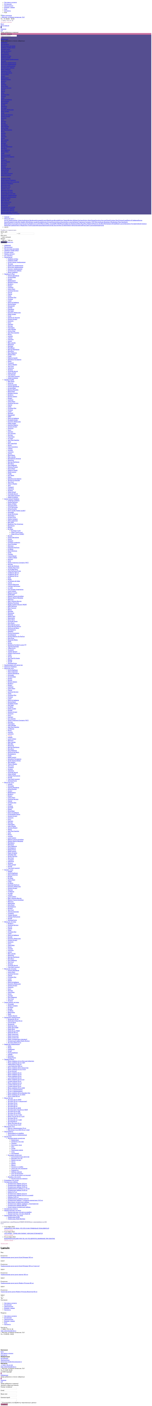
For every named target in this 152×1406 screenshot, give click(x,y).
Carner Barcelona (13, 537)
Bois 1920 (11, 522)
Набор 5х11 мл (12, 1192)
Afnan (10, 1047)
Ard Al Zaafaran (9, 220)
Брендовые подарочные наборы (18, 1202)
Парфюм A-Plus (6, 56)
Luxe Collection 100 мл (15, 1066)
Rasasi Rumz (12, 849)
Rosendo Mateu (13, 640)
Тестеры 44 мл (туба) (15, 1114)
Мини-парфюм (6, 69)
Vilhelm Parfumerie (72, 225)
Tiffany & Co (11, 648)
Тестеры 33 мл (12, 1103)
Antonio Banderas (6, 72)
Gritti (9, 561)
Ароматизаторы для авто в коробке (20, 1212)
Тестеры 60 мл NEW (14, 1108)
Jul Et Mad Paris (13, 569)
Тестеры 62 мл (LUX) (14, 1125)
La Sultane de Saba (14, 581)
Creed (2, 98)
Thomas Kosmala (13, 646)
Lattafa (30, 223)
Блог (5, 9)
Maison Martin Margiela (15, 598)
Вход (2, 24)
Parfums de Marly (98, 223)
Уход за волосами (17, 1173)
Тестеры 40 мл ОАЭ (14, 1113)
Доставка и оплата (10, 2)
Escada (40, 222)
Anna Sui (10, 383)
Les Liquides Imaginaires (15, 589)
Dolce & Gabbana (6, 99)
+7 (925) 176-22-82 (7, 1365)
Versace (3, 166)
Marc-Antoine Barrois (14, 601)
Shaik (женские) (13, 1034)
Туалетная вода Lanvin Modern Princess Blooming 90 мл (19, 1291)
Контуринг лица (16, 1145)
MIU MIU (57, 223)
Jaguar (10, 829)
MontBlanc (4, 145)
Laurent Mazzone (13, 584)
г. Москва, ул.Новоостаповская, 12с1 (13, 17)
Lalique (3, 135)
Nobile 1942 (11, 616)
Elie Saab (4, 108)
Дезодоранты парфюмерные (17, 1135)
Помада (13, 1143)
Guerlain (3, 121)
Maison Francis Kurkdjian (16, 596)
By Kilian (10, 529)
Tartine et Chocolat (14, 480)
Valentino (4, 165)
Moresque (11, 613)
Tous (9, 485)
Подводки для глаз (17, 1141)
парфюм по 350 (41, 1222)
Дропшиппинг (8, 5)
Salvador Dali (12, 854)
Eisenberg (4, 106)
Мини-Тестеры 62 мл (14, 1123)
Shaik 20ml (11, 1029)
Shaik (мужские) (13, 1036)
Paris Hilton (11, 468)
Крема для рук (16, 1160)
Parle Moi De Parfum (14, 626)
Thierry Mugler (5, 161)
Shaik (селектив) (13, 1037)
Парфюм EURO (5, 57)
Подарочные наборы (7, 67)
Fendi (2, 113)
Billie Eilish (11, 391)
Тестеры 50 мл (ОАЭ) (14, 1099)
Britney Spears (63, 220)
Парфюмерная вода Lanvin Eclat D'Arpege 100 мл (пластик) (20, 1266)
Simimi (10, 643)
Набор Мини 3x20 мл (15, 1064)
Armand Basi (5, 74)
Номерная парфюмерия (9, 195)
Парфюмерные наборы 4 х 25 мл (19, 1188)
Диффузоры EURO (14, 1217)
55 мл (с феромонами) (15, 1091)
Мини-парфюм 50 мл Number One (19, 1093)
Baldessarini (5, 78)
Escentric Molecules (7, 109)
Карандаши (15, 1140)
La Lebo (10, 893)
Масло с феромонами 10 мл (17, 1128)
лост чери (33, 1222)
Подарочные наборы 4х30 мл (17, 1190)
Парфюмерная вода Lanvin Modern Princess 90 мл (17, 1283)
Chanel (3, 91)
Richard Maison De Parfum (16, 636)
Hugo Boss (4, 125)
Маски (13, 1165)
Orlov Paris (11, 619)
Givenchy (3, 118)
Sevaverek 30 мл (13, 1019)
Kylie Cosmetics (13, 447)
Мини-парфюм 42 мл (15, 1083)
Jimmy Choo (4, 128)
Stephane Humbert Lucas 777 (17, 645)
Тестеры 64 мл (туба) (15, 1120)
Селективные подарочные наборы (19, 1207)
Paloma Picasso (13, 467)
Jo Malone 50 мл (13, 576)
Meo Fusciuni (12, 608)
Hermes (3, 123)
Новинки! (17, 1222)
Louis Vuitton (37, 223)
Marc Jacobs (5, 140)
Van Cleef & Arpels (14, 658)
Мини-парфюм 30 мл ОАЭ (16, 1088)
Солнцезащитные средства (20, 1156)
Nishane (10, 614)
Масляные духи (6, 202)
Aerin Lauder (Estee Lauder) (16, 510)
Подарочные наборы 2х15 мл (17, 1183)
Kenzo (3, 131)
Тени (12, 1146)
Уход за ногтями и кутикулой (21, 1175)
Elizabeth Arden (13, 222)
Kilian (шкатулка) (17, 532)
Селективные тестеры (8, 193)
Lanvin (3, 138)
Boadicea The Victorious (15, 524)
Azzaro (3, 76)
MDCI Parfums (12, 606)
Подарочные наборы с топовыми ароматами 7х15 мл (25, 1200)
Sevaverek (11, 1024)
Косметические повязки (19, 1178)
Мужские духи (5, 187)
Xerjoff (81, 225)
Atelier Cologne (13, 519)
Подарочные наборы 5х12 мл (17, 1193)
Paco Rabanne (5, 150)
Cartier (10, 539)
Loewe (10, 582)
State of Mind (12, 504)
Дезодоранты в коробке (16, 1133)
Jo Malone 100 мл (13, 572)
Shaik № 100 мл (13, 1032)
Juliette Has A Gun (13, 567)
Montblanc (11, 843)
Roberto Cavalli (5, 155)
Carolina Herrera (6, 88)
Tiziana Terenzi (12, 651)
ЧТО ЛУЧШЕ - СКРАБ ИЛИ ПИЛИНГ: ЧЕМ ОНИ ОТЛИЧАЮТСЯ (23, 1233)
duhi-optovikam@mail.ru (8, 1331)
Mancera (44, 223)
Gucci (2, 119)
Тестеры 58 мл (12, 1118)
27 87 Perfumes (13, 507)
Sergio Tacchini (12, 856)
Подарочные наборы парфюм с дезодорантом (23, 1203)
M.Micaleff (11, 594)
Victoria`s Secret (6, 168)
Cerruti (3, 89)
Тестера (3, 61)
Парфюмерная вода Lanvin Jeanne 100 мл (14, 1274)
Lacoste (3, 133)
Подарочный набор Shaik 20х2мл (19, 1041)
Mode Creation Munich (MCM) (17, 604)
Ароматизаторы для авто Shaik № (19, 1214)
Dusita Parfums (13, 502)
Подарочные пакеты (7, 210)
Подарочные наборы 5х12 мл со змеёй (20, 1195)
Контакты (7, 10)
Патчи (13, 1161)
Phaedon (10, 631)
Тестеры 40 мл (13, 1104)
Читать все (4, 1243)
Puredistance (12, 635)
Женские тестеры (7, 190)
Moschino (4, 141)
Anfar (9, 1046)
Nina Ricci (4, 148)
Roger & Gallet (12, 853)
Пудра (13, 1148)
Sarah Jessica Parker (14, 760)
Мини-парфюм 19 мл (14, 1076)
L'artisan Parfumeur (14, 586)
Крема (13, 1163)
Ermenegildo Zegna (14, 814)
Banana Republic (13, 389)
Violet (10, 655)
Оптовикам (8, 4)
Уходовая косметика (15, 1155)
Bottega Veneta (6, 79)
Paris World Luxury (14, 624)
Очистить (10, 242)
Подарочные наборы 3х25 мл (17, 1185)
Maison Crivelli (12, 593)
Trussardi (4, 160)
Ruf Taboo (11, 475)
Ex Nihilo (26, 222)
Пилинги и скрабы (17, 1167)
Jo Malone (11, 728)
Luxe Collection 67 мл (15, 1078)
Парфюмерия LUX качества (10, 182)
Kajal (9, 577)
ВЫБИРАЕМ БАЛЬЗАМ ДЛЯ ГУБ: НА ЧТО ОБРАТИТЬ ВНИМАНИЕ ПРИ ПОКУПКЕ (29, 1238)
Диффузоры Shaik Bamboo (16, 1219)
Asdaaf (10, 871)
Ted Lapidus (12, 225)
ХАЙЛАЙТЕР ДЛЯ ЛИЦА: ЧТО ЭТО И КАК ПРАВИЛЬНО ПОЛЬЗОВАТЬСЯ (26, 1228)
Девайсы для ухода (14, 1177)
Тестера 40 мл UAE (14, 1111)
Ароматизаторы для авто (9, 212)
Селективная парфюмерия (9, 59)
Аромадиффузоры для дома (10, 213)
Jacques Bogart (12, 828)
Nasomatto (11, 618)
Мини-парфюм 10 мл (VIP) (16, 1062)
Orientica (11, 1056)
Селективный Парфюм (8, 180)
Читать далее (8, 1230)
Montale (3, 143)
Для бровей (15, 1153)
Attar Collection (19, 220)
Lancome (4, 136)
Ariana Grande (12, 384)
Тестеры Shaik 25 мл (14, 1042)
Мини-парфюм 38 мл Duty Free (18, 1067)
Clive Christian (12, 544)
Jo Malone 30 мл (13, 574)
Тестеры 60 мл (12, 1106)
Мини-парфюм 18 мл (15, 1074)
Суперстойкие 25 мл (14, 1084)
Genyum (10, 559)
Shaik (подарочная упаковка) (17, 1039)
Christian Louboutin (14, 542)
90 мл (4, 240)
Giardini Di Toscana (7, 114)
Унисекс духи (5, 188)
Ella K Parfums (12, 551)
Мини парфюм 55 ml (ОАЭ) (16, 1094)
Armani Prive (12, 517)
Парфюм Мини (5, 198)
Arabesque (11, 1049)
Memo (10, 609)
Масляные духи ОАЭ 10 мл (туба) (19, 1130)
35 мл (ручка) (12, 1071)
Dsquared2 (4, 103)
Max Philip (11, 381)
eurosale (3, 1222)
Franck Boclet (12, 556)
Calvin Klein (4, 86)
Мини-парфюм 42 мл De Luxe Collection (21, 1061)
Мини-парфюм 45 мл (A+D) (17, 1069)
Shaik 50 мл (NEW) (14, 1031)
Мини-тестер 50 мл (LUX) (16, 1116)
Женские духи (5, 185)
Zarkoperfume (99, 225)
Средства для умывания (19, 1168)
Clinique (3, 96)
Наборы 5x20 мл (13, 1197)
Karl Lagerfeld (12, 443)
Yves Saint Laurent (7, 173)
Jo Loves (10, 438)
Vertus (10, 656)
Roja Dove (11, 638)
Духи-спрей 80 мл (14, 1096)
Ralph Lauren (120, 223)
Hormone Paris (12, 505)
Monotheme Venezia (14, 458)
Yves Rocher (5, 172)
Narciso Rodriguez (6, 146)
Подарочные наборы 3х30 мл (17, 1187)
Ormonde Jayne (13, 621)
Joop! (9, 442)
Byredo (56, 220)
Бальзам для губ (16, 1158)
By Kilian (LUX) (16, 530)
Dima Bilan (11, 811)
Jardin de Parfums (13, 566)
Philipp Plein (5, 151)
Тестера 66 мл (12, 1121)
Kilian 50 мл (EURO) (17, 534)
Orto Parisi (11, 623)
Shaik (9, 641)
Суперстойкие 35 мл (14, 1086)
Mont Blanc (11, 455)
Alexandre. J (11, 515)
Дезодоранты (5, 203)
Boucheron (11, 525)
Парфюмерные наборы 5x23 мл (18, 1198)
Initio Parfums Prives (14, 571)
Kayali (10, 579)
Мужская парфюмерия (8, 64)
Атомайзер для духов (8, 207)
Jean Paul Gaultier (6, 130)
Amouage (39, 220)
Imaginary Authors (13, 500)
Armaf (10, 1051)
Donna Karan (5, 101)
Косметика (4, 205)
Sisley (2, 158)
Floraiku (10, 554)
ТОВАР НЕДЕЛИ (25, 1222)
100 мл (10, 240)
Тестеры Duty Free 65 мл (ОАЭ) (18, 1109)
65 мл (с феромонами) (15, 1089)
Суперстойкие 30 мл (14, 1081)
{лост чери (9, 1222)
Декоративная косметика (16, 1138)
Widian (10, 660)
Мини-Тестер (5, 200)
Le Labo (10, 588)
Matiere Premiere (13, 603)
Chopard (10, 541)
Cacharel (3, 84)
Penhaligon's (108, 223)
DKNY (9, 416)
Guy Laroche (70, 222)
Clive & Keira (12, 1022)
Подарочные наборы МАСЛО (17, 1205)
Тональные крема (17, 1150)
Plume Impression (13, 633)
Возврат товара (9, 7)
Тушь (13, 1151)
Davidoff (10, 413)
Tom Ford (4, 163)
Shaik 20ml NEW (13, 1027)
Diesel (10, 809)
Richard (10, 908)
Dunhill (3, 104)
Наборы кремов (16, 1172)
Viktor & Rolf (5, 170)
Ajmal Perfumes (13, 514)
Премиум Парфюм (7, 183)
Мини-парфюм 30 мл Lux (16, 1079)
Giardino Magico (13, 425)
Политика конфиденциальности (11, 1361)
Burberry (3, 81)
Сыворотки (15, 1170)
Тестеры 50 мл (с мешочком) (17, 1101)
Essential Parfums (13, 547)
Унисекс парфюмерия (8, 66)
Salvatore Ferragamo (7, 156)
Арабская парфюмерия (8, 62)
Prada (2, 153)
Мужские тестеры (7, 192)
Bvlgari (3, 83)
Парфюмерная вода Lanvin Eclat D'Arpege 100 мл (17, 1257)
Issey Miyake (5, 126)
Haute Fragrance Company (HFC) (84, 222)
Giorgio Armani (5, 116)
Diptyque (10, 546)
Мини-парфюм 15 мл (14, 1073)
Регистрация (5, 25)
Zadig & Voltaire (6, 175)
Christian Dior (5, 94)
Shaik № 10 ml (12, 1026)
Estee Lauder (5, 111)
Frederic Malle (12, 557)
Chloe (2, 93)
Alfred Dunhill (12, 509)
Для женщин (6, 237)
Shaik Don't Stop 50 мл (15, 1021)
